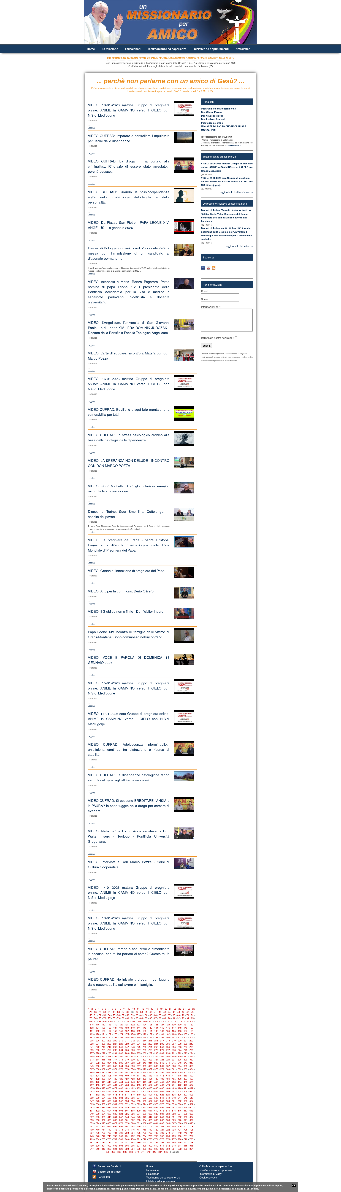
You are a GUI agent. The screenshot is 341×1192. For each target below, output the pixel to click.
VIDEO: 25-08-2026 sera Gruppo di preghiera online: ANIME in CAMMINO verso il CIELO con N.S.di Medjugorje (227, 181)
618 (191, 1110)
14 (138, 1008)
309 (174, 1056)
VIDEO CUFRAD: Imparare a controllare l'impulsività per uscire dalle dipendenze (128, 138)
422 (97, 1078)
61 (141, 1015)
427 (127, 1078)
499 (127, 1091)
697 (127, 1126)
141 (138, 1027)
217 (162, 1040)
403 (92, 1075)
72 (192, 1015)
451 (162, 1082)
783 (103, 1142)
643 (127, 1117)
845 (166, 1151)
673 (92, 1123)
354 (121, 1066)
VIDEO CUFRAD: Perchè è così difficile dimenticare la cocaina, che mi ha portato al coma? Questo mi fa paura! (128, 953)
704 (168, 1126)
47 (183, 1012)
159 (138, 1031)
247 (127, 1047)
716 (133, 1129)
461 (115, 1085)
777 (174, 1139)
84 (141, 1018)
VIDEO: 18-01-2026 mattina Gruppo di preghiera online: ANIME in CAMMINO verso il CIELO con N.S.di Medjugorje (128, 109)
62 (146, 1015)
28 (95, 1012)
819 (103, 1148)
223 (92, 1043)
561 (174, 1101)
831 (174, 1148)
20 (166, 1008)
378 (156, 1069)
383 (185, 1069)
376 (144, 1069)
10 (119, 1008)
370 (109, 1069)
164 (168, 1031)
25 (189, 1008)
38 (141, 1012)
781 (92, 1142)
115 (92, 1024)
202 (180, 1037)
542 (168, 1097)
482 (133, 1088)
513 (103, 1094)
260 (97, 1050)
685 (162, 1123)
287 (150, 1053)
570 (121, 1104)
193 (127, 1037)
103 (127, 1021)
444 (121, 1082)
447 (138, 1082)
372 (121, 1069)
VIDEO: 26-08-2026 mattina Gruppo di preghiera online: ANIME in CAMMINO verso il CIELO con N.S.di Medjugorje (227, 167)
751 (127, 1136)
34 (123, 1012)
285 (138, 1053)
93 (183, 1018)
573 (138, 1104)
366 (191, 1066)
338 (133, 1062)
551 (115, 1101)
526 (180, 1094)
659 (115, 1120)
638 (97, 1117)
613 (162, 1110)
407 (115, 1075)
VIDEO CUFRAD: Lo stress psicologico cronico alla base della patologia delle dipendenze (128, 437)
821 (115, 1148)
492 (191, 1088)
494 (97, 1091)
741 (174, 1132)
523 (162, 1094)
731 (115, 1132)
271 (162, 1050)
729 (103, 1132)
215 (150, 1040)
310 (180, 1056)
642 (121, 1117)
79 (118, 1018)
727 (92, 1132)
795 (174, 1142)
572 (133, 1104)
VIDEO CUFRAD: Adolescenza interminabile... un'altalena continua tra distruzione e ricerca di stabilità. (128, 749)
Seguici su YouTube (109, 1171)
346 (180, 1062)
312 (191, 1056)
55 (114, 1015)
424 (109, 1078)
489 (174, 1088)
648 (156, 1117)
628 (144, 1113)
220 (180, 1040)
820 (109, 1148)
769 (127, 1139)
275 (185, 1050)
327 (174, 1059)
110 (168, 1021)
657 (103, 1120)
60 (137, 1015)
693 (103, 1126)
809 (150, 1145)
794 (168, 1142)
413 (150, 1075)
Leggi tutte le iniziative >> (239, 246)
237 (174, 1043)
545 (185, 1097)
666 (156, 1120)
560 (168, 1101)
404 (97, 1075)
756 (156, 1136)
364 (180, 1066)
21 (170, 1008)
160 (144, 1031)
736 (144, 1132)
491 (185, 1088)
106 (145, 1021)
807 (138, 1145)
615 (174, 1110)
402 (191, 1072)
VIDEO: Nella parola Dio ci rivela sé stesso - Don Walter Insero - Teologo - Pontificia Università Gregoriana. (128, 836)
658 (109, 1120)
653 (185, 1117)
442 (109, 1082)
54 (109, 1015)
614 (168, 1110)
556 (144, 1101)
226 (109, 1043)
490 (180, 1088)
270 (156, 1050)
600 (191, 1107)
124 (144, 1024)
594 (156, 1107)
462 (121, 1085)
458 (97, 1085)
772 (144, 1139)
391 (127, 1072)
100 (110, 1021)
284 (133, 1053)
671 (185, 1120)
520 (144, 1094)
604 (109, 1110)
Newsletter (243, 49)
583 (92, 1107)
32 (114, 1012)
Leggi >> (91, 127)
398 (168, 1072)
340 (144, 1062)
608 (133, 1110)
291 (174, 1053)
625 (127, 1113)
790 (144, 1142)
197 (150, 1037)
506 (168, 1091)
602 (97, 1110)
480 (121, 1088)
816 (191, 1145)
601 (92, 1110)
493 (92, 1091)
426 (121, 1078)
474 (191, 1085)
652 (180, 1117)
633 (174, 1113)
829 (162, 1148)
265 (127, 1050)
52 (100, 1015)
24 (184, 1008)
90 (169, 1018)
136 (109, 1027)
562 (180, 1101)
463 (127, 1085)
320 (133, 1059)
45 (174, 1012)
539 (150, 1097)
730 (109, 1132)
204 (191, 1037)
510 (191, 1091)
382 (180, 1069)
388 (109, 1072)
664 (144, 1120)
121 (127, 1024)
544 (180, 1097)
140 (133, 1027)
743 (185, 1132)
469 (162, 1085)
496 (109, 1091)
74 (95, 1018)
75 (100, 1018)
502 (144, 1091)
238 (180, 1043)
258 (191, 1047)
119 (115, 1024)
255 (174, 1047)
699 (138, 1126)
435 (174, 1078)
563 (185, 1101)
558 (156, 1101)
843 (154, 1151)
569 (115, 1104)
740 (168, 1132)
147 (174, 1027)
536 (133, 1097)
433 (162, 1078)
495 (103, 1091)
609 (138, 1110)
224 (97, 1043)
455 (185, 1082)
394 (144, 1072)
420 (191, 1075)
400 (180, 1072)
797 (185, 1142)
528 (191, 1094)
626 (133, 1113)
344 (168, 1062)
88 (160, 1018)
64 (155, 1015)
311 (185, 1056)
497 (115, 1091)
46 (178, 1012)
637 (92, 1117)
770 (133, 1139)
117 (103, 1024)
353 (115, 1066)
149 (185, 1027)
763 (92, 1139)
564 (191, 1101)
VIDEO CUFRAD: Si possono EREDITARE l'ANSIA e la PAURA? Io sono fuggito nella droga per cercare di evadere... (128, 805)
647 (150, 1117)
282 (121, 1053)
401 (185, 1072)
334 (109, 1062)
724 (180, 1129)
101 (115, 1021)
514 (109, 1094)
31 (109, 1012)
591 (138, 1107)
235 (162, 1043)
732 (121, 1132)
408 (121, 1075)
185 (185, 1034)
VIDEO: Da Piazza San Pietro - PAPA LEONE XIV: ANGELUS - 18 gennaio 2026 (128, 225)
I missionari (132, 49)
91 (174, 1018)
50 (91, 1015)
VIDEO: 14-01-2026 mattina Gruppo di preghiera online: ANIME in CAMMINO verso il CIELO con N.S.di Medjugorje (128, 892)
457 (92, 1085)
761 (185, 1136)
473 (185, 1085)
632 (168, 1113)
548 (97, 1101)
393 (138, 1072)
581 (185, 1104)
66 (164, 1015)
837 (119, 1151)
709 (92, 1129)
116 (97, 1024)
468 (156, 1085)
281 (115, 1053)
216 (156, 1040)
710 (97, 1129)
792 (156, 1142)
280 (109, 1053)
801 (103, 1145)
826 (144, 1148)
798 (191, 1142)
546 (191, 1097)
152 (97, 1031)
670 (180, 1120)
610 (144, 1110)
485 (150, 1088)
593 (150, 1107)
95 (192, 1018)
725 (185, 1129)
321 (138, 1059)
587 (115, 1107)
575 (150, 1104)
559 (162, 1101)
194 (133, 1037)
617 (185, 1110)
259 (92, 1050)
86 (151, 1018)
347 (185, 1062)
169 (92, 1034)
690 (191, 1123)
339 (138, 1062)
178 (144, 1034)
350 (97, 1066)
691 (92, 1126)
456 (191, 1082)
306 (156, 1056)
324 (156, 1059)
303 (138, 1056)
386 (97, 1072)
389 (115, 1072)
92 (178, 1018)
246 (121, 1047)
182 (168, 1034)
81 (127, 1018)
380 (168, 1069)
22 (175, 1008)
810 (156, 1145)
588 (121, 1107)
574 (144, 1104)
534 (121, 1097)
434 (168, 1078)
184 (180, 1034)
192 (121, 1037)
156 (121, 1031)
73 (91, 1018)
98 (100, 1021)
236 (168, 1043)
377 (150, 1069)
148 (180, 1027)
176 (133, 1034)
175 (127, 1034)
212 (133, 1040)
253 (162, 1047)
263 (115, 1050)
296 (97, 1056)
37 (137, 1012)
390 (121, 1072)
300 (121, 1056)
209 (115, 1040)
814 (180, 1145)
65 (160, 1015)
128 (168, 1024)
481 (127, 1088)
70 (183, 1015)
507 (174, 1091)
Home (91, 49)
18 (156, 1008)
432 (156, 1078)
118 (109, 1024)
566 (97, 1104)
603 (103, 1110)
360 (156, 1066)
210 (121, 1040)
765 (103, 1139)
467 (150, 1085)
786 (121, 1142)
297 (103, 1056)
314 (97, 1059)
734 (133, 1132)
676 (109, 1123)
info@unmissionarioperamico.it (218, 108)
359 (150, 1066)
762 (191, 1136)
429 (138, 1078)
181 (162, 1034)
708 (191, 1126)
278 (97, 1053)
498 (121, 1091)
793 (162, 1142)
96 (90, 1021)
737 (150, 1132)
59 (132, 1015)
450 (156, 1082)
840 (137, 1151)
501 (138, 1091)
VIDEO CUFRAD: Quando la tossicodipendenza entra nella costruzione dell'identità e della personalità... (128, 196)
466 (144, 1085)
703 (162, 1126)
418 (180, 1075)
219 (174, 1040)
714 (121, 1129)
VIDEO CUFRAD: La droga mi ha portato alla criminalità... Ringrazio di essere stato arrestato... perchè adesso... (128, 166)
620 (97, 1113)
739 (162, 1132)
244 (109, 1047)
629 (150, 1113)
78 (114, 1018)
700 (144, 1126)
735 (138, 1132)
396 (156, 1072)
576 (156, 1104)
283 (127, 1053)
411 (138, 1075)
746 (97, 1136)
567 (103, 1104)
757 (162, 1136)
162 (156, 1031)
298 (109, 1056)
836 (113, 1151)
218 (168, 1040)
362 (168, 1066)
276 (191, 1050)
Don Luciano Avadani (213, 119)
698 (133, 1126)
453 (174, 1082)
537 (138, 1097)
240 (191, 1043)
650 (168, 1117)
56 (118, 1015)
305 (150, 1056)
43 (164, 1012)
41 (155, 1012)
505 (162, 1091)
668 (168, 1120)
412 (144, 1075)
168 (191, 1031)
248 (133, 1047)
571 (127, 1104)
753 (138, 1136)
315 (103, 1059)
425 (115, 1078)
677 (115, 1123)
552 (121, 1101)
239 (185, 1043)
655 (92, 1120)
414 (156, 1075)
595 (162, 1107)
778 (180, 1139)
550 (109, 1101)
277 (92, 1053)
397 (162, 1072)
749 (115, 1136)
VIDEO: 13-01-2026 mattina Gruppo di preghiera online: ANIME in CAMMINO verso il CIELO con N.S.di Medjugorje (128, 923)
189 (103, 1037)
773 (150, 1139)
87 (155, 1018)
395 (150, 1072)
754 (144, 1136)
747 (103, 1136)
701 (150, 1126)
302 (133, 1056)
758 (168, 1136)
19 (161, 1008)
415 (162, 1075)
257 (185, 1047)
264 (121, 1050)
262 (109, 1050)
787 (127, 1142)
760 (180, 1136)
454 (180, 1082)
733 (127, 1132)
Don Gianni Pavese (211, 112)
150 (191, 1027)
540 (156, 1097)
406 (109, 1075)
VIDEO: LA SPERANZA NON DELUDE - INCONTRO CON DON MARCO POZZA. (128, 463)
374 (133, 1069)
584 (97, 1107)
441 (103, 1082)
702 (156, 1126)
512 (97, 1094)
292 (180, 1053)
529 (92, 1097)
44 (169, 1012)
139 (127, 1027)
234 (156, 1043)
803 (115, 1145)
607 (127, 1110)
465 (138, 1085)
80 (123, 1018)
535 (127, 1097)
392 (133, 1072)
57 (123, 1015)
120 (121, 1024)
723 (174, 1129)
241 (92, 1047)
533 (115, 1097)
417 (174, 1075)
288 (156, 1053)
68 (174, 1015)
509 (185, 1091)
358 (144, 1066)
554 (133, 1101)
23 (179, 1008)
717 (138, 1129)
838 (125, 1151)
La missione (110, 49)
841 (143, 1151)
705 (174, 1126)
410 (133, 1075)
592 (144, 1107)
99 (104, 1021)
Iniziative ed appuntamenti (211, 49)
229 (127, 1043)
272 (168, 1050)
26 (193, 1008)
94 (187, 1018)
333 (103, 1062)
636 (191, 1113)
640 (109, 1117)
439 (92, 1082)
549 (103, 1101)
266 (133, 1050)
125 (150, 1024)
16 (147, 1008)
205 (92, 1040)
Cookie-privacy (208, 1177)
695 (115, 1126)
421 (92, 1078)
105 (139, 1021)
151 (92, 1031)
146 (168, 1027)
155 (115, 1031)
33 (118, 1012)
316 (109, 1059)
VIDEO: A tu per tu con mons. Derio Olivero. (121, 591)
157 (127, 1031)
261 (103, 1050)
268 (144, 1050)
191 (115, 1037)
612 (156, 1110)
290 (168, 1053)
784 (109, 1142)
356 (133, 1066)
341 (150, 1062)
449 (150, 1082)
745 (92, 1136)
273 (174, 1050)
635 (185, 1113)
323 (150, 1059)
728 (97, 1132)
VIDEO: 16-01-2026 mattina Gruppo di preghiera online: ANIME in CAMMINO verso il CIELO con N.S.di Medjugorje (128, 383)
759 (174, 1136)
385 (92, 1072)
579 (174, 1104)
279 (103, 1053)
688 (180, 1123)
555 (138, 1101)
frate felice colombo (212, 122)
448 (144, 1082)
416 (168, 1075)
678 (121, 1123)
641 (115, 1117)
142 (144, 1027)
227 (115, 1043)
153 (103, 1031)
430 (144, 1078)
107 (151, 1021)
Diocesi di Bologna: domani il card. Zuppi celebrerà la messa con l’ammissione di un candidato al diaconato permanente (128, 253)
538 (144, 1097)
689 (185, 1123)
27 (91, 1012)
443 (115, 1082)
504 (156, 1091)
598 (180, 1107)
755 (150, 1136)
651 (174, 1117)
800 (97, 1145)
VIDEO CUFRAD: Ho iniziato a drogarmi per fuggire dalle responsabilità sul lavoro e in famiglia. (128, 982)
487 (162, 1088)
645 (138, 1117)
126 (156, 1024)
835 (107, 1151)
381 (174, 1069)
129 (174, 1024)
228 (121, 1043)
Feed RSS (104, 1177)
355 (127, 1066)
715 (127, 1129)
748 (109, 1136)
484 (144, 1088)
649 (162, 1117)
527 (185, 1094)
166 (180, 1031)
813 (174, 1145)
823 (127, 1148)
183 (174, 1034)
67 (169, 1015)
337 (127, 1062)
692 (97, 1126)
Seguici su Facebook (110, 1166)
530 (97, 1097)
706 (180, 1126)
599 (185, 1107)
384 (191, 1069)
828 (156, 1148)
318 (121, 1059)
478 (109, 1088)
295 (92, 1056)
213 (138, 1040)
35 (127, 1012)
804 (121, 1145)
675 (103, 1123)
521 (150, 1094)
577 (162, 1104)
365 (185, 1066)
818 (97, 1148)
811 (162, 1145)
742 (180, 1132)
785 (115, 1142)
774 (156, 1139)
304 (144, 1056)
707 (185, 1126)
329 (185, 1059)
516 (121, 1094)
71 (187, 1015)
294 (191, 1053)
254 (168, 1047)
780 (191, 1139)
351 (103, 1066)
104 (133, 1021)
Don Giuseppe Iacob (212, 115)
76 (104, 1018)
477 (103, 1088)
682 (144, 1123)
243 (103, 1047)
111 (174, 1021)
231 (138, 1043)
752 (133, 1136)
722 (168, 1129)
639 (103, 1117)
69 (178, 1015)
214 (144, 1040)
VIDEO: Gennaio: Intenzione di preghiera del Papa (126, 570)
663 (138, 1120)
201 (174, 1037)
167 (185, 1031)
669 (174, 1120)
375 (138, 1069)
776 (168, 1139)
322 (144, 1059)
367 (92, 1069)
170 (97, 1034)
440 (97, 1082)
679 (127, 1123)
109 (162, 1021)
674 (97, 1123)
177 (138, 1034)
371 (115, 1069)
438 (191, 1078)
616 (180, 1110)
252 (156, 1047)
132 (191, 1024)
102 (121, 1021)
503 (150, 1091)
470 (168, 1085)
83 (137, 1018)
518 (133, 1094)
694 (109, 1126)
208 (109, 1040)
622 (109, 1113)
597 (174, 1107)
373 (127, 1069)
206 (97, 1040)
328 (180, 1059)
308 (168, 1056)
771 (138, 1139)
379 (162, 1069)
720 (156, 1129)
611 (150, 1110)
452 (168, 1082)
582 (191, 1104)
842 (148, 1151)
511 (92, 1094)
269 (150, 1050)
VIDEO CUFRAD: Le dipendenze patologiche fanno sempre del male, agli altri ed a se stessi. (128, 777)
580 (180, 1104)
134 (97, 1027)
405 (103, 1075)
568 (109, 1104)
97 (95, 1021)
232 (144, 1043)
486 (156, 1088)
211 (127, 1040)
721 (162, 1129)
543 (174, 1097)
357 (138, 1066)
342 (156, 1062)
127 (162, 1024)
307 (162, 1056)
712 (109, 1129)
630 (156, 1113)
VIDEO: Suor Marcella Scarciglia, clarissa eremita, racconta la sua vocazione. (128, 488)
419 (185, 1075)
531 (103, 1097)
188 (97, 1037)
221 (185, 1040)
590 (133, 1107)
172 (109, 1034)
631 (162, 1113)
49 (192, 1012)
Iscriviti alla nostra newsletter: (217, 338)
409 (127, 1075)
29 (100, 1012)
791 (150, 1142)
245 (115, 1047)
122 (133, 1024)
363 (174, 1066)
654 (191, 1117)
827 (150, 1148)
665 (150, 1120)
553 (127, 1101)
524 (168, 1094)
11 (124, 1008)
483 (138, 1088)
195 (138, 1037)
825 (138, 1148)
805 (127, 1145)
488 (168, 1088)
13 (133, 1008)
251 (150, 1047)
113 (186, 1021)
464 (133, 1085)
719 (150, 1129)
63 (151, 1015)
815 (185, 1145)
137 (115, 1027)
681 (138, 1123)
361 (162, 1066)
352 (109, 1066)
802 (109, 1145)
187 (92, 1037)
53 (104, 1015)
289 (162, 1053)
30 (104, 1012)
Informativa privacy (210, 1173)
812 (168, 1145)
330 (191, 1059)
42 (160, 1012)
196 (144, 1037)
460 (109, 1085)
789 (138, 1142)
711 (103, 1129)
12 (129, 1008)
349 (92, 1066)
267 (138, 1050)
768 (121, 1139)
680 (133, 1123)
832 (180, 1148)
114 (192, 1021)
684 (156, 1123)
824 (133, 1148)
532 (109, 1097)
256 (180, 1047)
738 (156, 1132)
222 (191, 1040)
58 (127, 1015)
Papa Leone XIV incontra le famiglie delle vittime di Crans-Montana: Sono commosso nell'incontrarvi (128, 634)
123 (138, 1024)
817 (92, 1148)
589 (127, 1107)
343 (162, 1062)
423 (103, 1078)
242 (97, 1047)
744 (191, 1132)
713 (115, 1129)
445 (127, 1082)
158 (133, 1031)
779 (185, 1139)
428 (133, 1078)
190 (109, 1037)
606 (121, 1110)
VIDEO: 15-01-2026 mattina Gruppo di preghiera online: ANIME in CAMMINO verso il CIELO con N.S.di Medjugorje (128, 688)
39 (146, 1012)
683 (150, 1123)
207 (103, 1040)
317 (115, 1059)
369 (103, 1069)
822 (121, 1148)
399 (174, 1072)
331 (92, 1062)
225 (103, 1043)
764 (97, 1139)
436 (180, 1078)
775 (162, 1139)
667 (162, 1120)
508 (180, 1091)
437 (185, 1078)
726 (191, 1129)
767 (115, 1139)
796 (180, 1142)
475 (92, 1088)
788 (133, 1142)
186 (191, 1034)
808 (144, 1145)
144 (156, 1027)
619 (92, 1113)
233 (150, 1043)
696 (121, 1126)
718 (144, 1129)
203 (185, 1037)
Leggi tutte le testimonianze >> (236, 192)
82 (132, 1018)
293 (185, 1053)
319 (127, 1059)
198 (156, 1037)
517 (127, 1094)
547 (92, 1101)
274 (180, 1050)
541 (162, 1097)
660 (121, 1120)
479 (115, 1088)
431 (150, 1078)
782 (97, 1142)
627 (138, 1113)
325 (162, 1059)
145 (162, 1027)
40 (151, 1012)
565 (92, 1104)
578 (168, 1104)
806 (133, 1145)
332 (97, 1062)
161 (150, 1031)
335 (115, 1062)
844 (160, 1151)
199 (162, 1037)
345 (174, 1062)
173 (115, 1034)
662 (133, 1120)
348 (191, 1062)
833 (185, 1148)
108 (156, 1021)
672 (191, 1120)
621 (103, 1113)
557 (150, 1101)
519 (138, 1094)
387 (103, 1072)
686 (168, 1123)
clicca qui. (163, 1188)
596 (168, 1107)
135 (103, 1027)
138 (121, 1027)
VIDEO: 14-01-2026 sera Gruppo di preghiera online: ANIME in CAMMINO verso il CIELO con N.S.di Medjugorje (128, 718)
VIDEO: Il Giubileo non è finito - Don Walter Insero (125, 611)
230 (133, 1043)
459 (103, 1085)
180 (156, 1034)
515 (115, 1094)
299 (115, 1056)
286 (144, 1053)
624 (121, 1113)
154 (109, 1031)
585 (103, 1107)
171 (103, 1034)
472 (180, 1085)
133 (92, 1027)
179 (150, 1034)
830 (168, 1148)
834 (191, 1148)
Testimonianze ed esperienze (166, 49)
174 (121, 1034)
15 (143, 1008)
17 (152, 1008)
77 (109, 1018)
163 (162, 1031)
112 (180, 1021)
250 (144, 1047)
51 (95, 1015)
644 (133, 1117)
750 (121, 1136)
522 (156, 1094)
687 (174, 1123)
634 (180, 1113)
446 (133, 1082)
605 (115, 1110)
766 (109, 1139)
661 (127, 1120)
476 (97, 1088)
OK (294, 1185)
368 (97, 1069)
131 (185, 1024)
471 (174, 1085)
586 (109, 1107)
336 (121, 1062)
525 (174, 1094)
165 (174, 1031)
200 (168, 1037)
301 (127, 1056)
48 (187, 1012)
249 (138, 1047)
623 (115, 1113)
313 (92, 1059)
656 (97, 1120)
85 (146, 1018)
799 (92, 1145)
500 (133, 1091)
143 (150, 1027)
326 (168, 1059)
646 (144, 1117)
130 (180, 1024)
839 (131, 1151)
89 (164, 1018)
